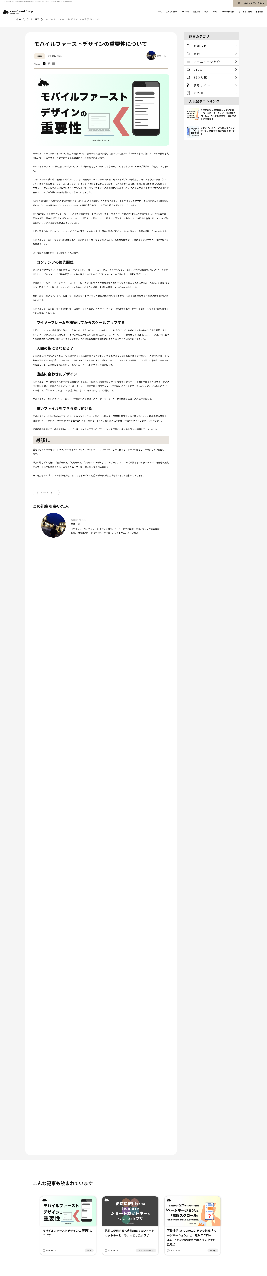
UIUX (39, 56)
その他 (213, 1250)
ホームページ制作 (146, 1250)
